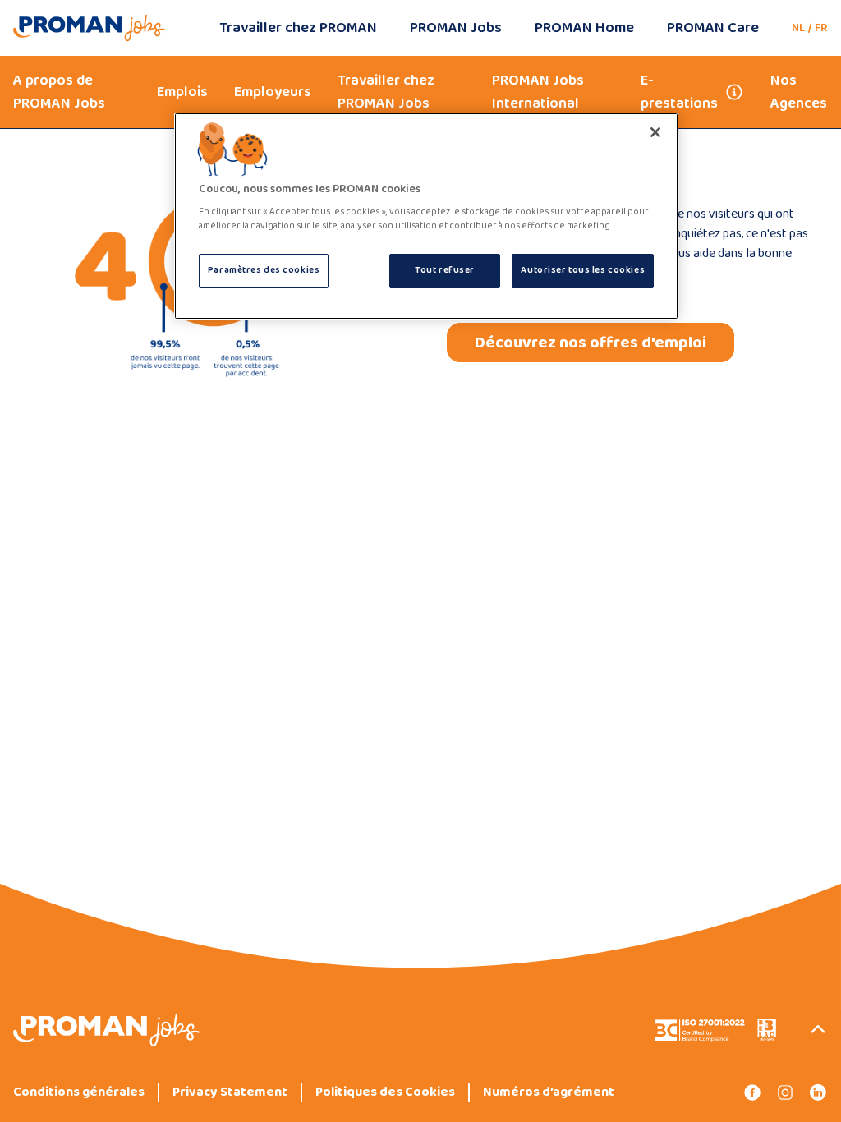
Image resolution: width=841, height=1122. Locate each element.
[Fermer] (655, 132)
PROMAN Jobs (456, 27)
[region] (426, 216)
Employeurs (272, 91)
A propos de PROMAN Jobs (59, 92)
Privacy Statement (229, 1092)
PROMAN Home (584, 27)
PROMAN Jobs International (538, 92)
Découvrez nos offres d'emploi (590, 342)
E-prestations (679, 92)
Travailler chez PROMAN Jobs (386, 92)
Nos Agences (798, 92)
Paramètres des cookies (264, 270)
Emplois (182, 91)
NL (798, 28)
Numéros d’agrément (548, 1092)
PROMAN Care (713, 27)
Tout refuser (445, 270)
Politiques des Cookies (385, 1092)
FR (821, 28)
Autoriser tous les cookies (583, 270)
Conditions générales (79, 1092)
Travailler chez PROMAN (298, 27)
